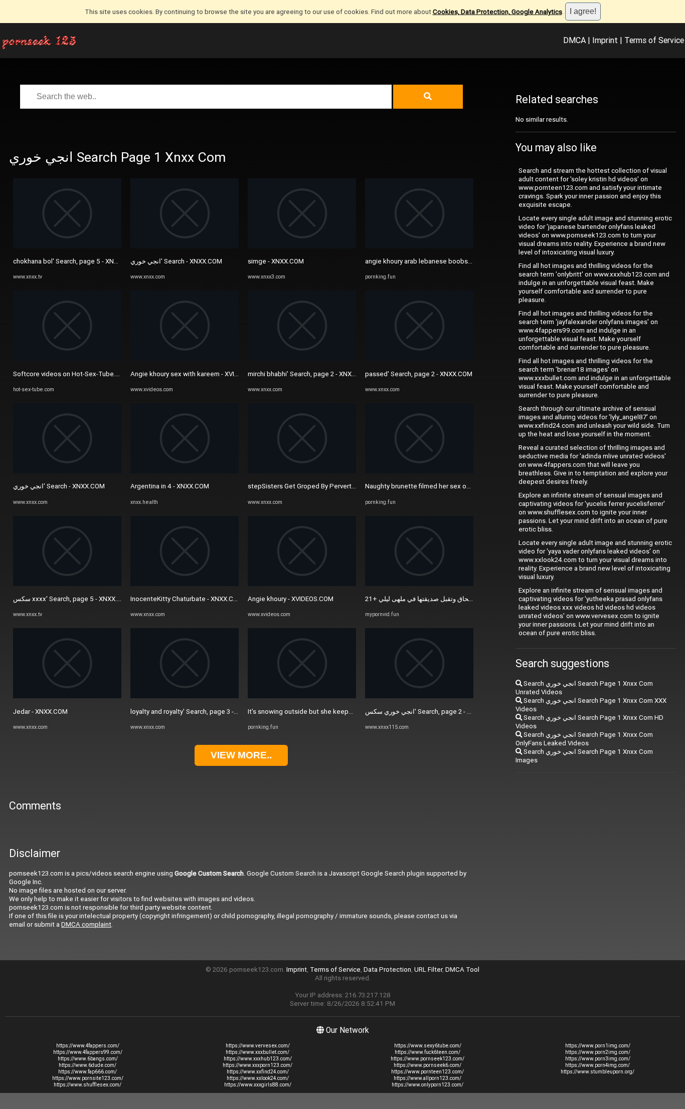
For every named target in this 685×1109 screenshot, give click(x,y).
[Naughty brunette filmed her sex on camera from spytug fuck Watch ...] (419, 471)
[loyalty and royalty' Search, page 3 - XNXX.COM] (184, 696)
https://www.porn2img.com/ (597, 1052)
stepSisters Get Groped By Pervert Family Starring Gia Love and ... (345, 486)
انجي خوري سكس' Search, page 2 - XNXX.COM (432, 711)
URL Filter (428, 969)
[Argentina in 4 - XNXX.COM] (184, 471)
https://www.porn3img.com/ (597, 1058)
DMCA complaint (86, 924)
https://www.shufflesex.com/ (87, 1084)
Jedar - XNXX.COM (40, 711)
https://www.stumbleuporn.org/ (597, 1071)
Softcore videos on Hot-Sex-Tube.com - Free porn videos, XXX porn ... (116, 374)
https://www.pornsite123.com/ (87, 1078)
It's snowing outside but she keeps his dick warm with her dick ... (343, 711)
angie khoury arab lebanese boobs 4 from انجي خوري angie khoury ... (465, 261)
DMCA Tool (462, 969)
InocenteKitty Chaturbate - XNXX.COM (186, 599)
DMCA (574, 40)
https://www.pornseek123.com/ (427, 1058)
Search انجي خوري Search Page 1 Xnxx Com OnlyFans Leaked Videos (584, 738)
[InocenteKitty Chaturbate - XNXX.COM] (184, 584)
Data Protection (387, 969)
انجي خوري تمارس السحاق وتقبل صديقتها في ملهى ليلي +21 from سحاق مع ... (472, 599)
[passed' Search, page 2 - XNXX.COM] (419, 358)
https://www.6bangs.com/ (88, 1058)
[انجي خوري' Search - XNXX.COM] (67, 471)
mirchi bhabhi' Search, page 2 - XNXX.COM (310, 374)
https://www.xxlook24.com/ (258, 1078)
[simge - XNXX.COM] (302, 246)
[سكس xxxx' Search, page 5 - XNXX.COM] (67, 584)
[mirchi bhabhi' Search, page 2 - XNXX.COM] (302, 358)
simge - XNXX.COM (276, 261)
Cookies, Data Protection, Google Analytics (497, 12)
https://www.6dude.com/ (87, 1065)
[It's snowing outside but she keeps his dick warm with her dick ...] (302, 696)
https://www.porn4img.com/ (597, 1065)
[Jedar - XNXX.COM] (67, 696)
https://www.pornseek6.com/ (427, 1065)
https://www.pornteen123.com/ (427, 1071)
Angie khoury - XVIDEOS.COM (290, 599)
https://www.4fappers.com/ (87, 1045)
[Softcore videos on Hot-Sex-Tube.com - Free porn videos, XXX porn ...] (67, 358)
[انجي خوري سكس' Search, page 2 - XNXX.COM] (419, 696)
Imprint (605, 40)
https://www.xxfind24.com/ (258, 1071)
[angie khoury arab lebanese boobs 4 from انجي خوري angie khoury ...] (419, 246)
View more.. (241, 755)
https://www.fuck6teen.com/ (427, 1052)
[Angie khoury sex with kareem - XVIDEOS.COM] (184, 358)
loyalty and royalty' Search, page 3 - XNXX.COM (199, 711)
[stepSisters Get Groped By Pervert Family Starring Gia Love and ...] (302, 471)
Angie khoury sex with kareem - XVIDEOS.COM (198, 374)
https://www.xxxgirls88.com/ (257, 1084)
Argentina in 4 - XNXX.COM (169, 486)
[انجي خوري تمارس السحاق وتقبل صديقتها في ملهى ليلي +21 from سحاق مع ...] (419, 584)
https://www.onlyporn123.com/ (427, 1084)
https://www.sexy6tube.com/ (427, 1045)
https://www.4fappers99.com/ (87, 1052)
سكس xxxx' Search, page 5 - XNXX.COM (72, 599)
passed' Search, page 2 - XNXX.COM (418, 374)
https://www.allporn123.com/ (427, 1078)
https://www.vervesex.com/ (258, 1045)
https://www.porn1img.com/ (597, 1045)
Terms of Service (654, 40)
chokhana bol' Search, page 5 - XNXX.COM (75, 261)
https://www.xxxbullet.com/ (257, 1052)
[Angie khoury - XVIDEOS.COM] (302, 584)
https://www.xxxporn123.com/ (257, 1065)
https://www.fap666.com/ (87, 1071)
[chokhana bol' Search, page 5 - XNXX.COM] (67, 246)
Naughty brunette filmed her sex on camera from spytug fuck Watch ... (468, 486)
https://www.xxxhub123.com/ (258, 1058)
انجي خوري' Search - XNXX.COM (59, 486)
